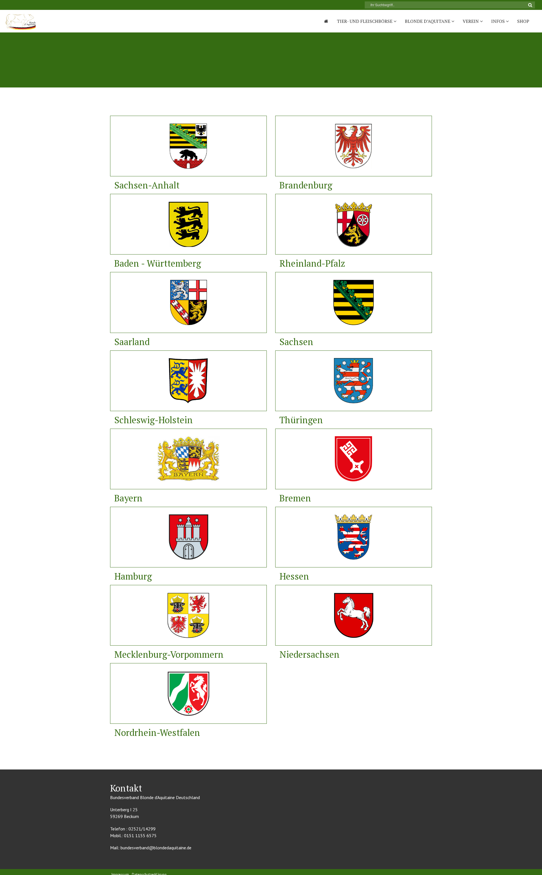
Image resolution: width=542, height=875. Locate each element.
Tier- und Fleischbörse (365, 21)
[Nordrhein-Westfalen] (188, 693)
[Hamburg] (188, 537)
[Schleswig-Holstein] (188, 380)
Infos (498, 21)
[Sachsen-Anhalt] (188, 146)
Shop (523, 21)
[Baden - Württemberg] (188, 224)
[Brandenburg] (353, 146)
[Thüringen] (353, 380)
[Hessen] (353, 537)
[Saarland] (188, 302)
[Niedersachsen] (353, 615)
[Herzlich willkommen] (326, 21)
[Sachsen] (353, 302)
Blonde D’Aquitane (428, 21)
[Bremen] (353, 459)
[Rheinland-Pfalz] (353, 224)
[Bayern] (188, 459)
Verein (471, 21)
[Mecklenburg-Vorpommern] (188, 615)
